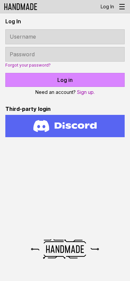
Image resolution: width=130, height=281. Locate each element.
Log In (107, 6)
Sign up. (86, 92)
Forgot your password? (28, 65)
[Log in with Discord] (65, 126)
